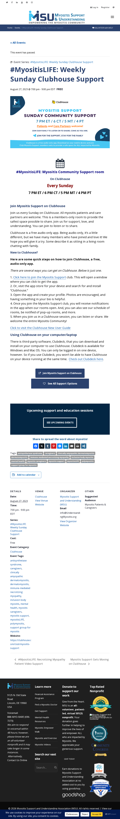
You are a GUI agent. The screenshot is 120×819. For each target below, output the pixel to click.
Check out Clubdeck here (86, 359)
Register (105, 7)
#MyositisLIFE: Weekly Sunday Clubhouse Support (18, 529)
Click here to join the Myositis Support (39, 277)
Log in (95, 7)
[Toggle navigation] (112, 16)
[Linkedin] (16, 2)
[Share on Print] (77, 446)
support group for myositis (24, 465)
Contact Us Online (17, 760)
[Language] (113, 7)
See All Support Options (62, 383)
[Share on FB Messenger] (59, 446)
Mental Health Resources (42, 719)
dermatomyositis (19, 457)
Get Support (41, 710)
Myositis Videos (43, 744)
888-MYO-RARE (15, 717)
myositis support (57, 461)
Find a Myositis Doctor (46, 704)
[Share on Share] (83, 446)
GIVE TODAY (69, 759)
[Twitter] (7, 2)
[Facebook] (12, 2)
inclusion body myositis (82, 457)
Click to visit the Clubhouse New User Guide (40, 328)
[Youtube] (21, 2)
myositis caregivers (36, 461)
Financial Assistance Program (44, 696)
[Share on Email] (71, 446)
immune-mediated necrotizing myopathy (49, 457)
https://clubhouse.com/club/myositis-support (20, 644)
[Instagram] (31, 2)
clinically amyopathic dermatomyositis (76, 453)
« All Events (17, 42)
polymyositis (88, 461)
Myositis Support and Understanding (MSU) (70, 500)
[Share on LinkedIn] (65, 446)
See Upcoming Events (60, 422)
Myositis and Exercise (46, 738)
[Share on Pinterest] (53, 446)
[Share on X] (41, 446)
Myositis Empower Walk (44, 729)
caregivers (50, 453)
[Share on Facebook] (35, 446)
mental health (18, 461)
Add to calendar (26, 474)
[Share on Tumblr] (47, 446)
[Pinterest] (26, 2)
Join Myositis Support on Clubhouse (62, 373)
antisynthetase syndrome (30, 453)
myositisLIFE (73, 461)
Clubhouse (16, 551)
